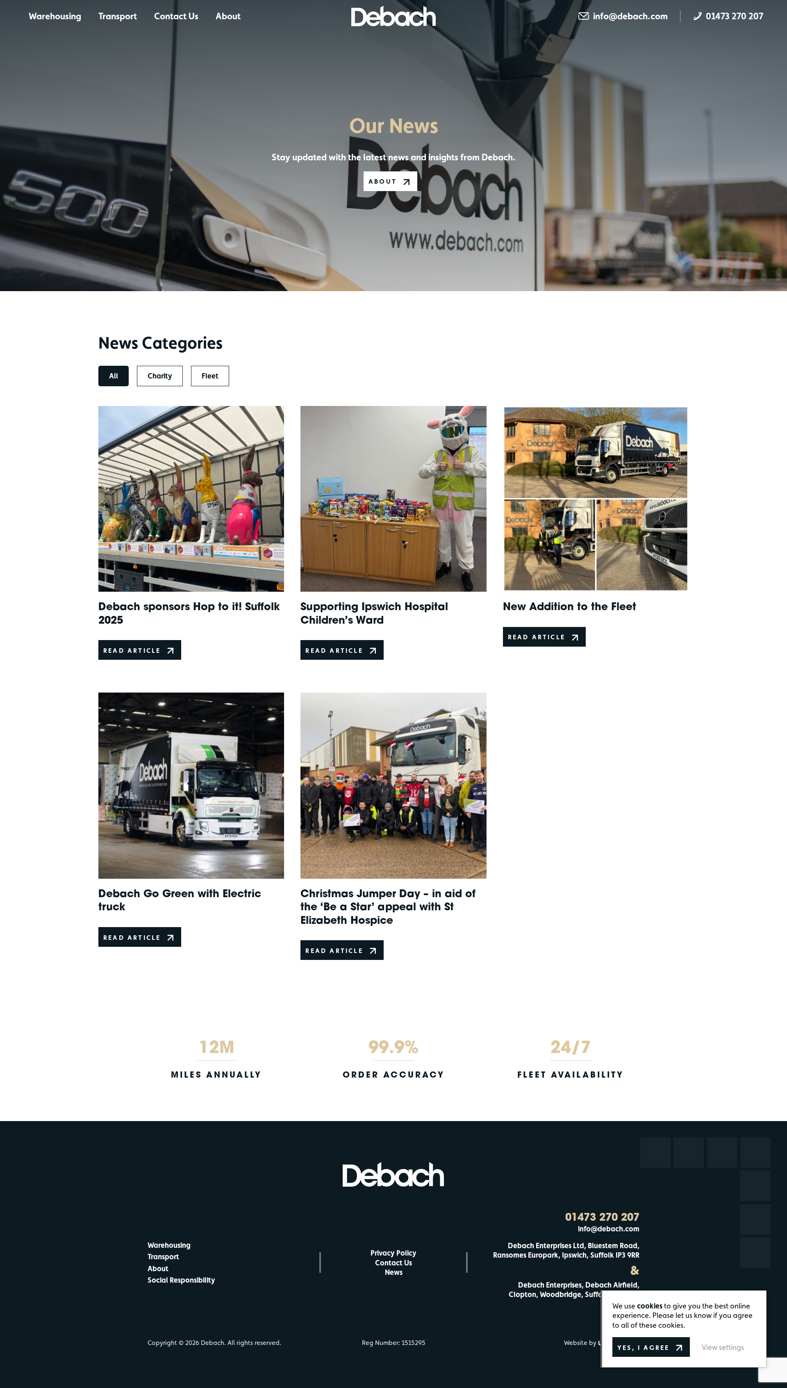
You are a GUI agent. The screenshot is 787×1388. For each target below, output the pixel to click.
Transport (117, 16)
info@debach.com (608, 1228)
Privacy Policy (393, 1253)
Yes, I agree (643, 1348)
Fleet (210, 376)
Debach (393, 16)
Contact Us (176, 16)
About (228, 16)
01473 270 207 (602, 1217)
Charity (160, 376)
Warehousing (55, 16)
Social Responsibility (181, 1280)
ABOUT (382, 181)
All (113, 376)
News (394, 1272)
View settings (723, 1347)
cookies (649, 1305)
